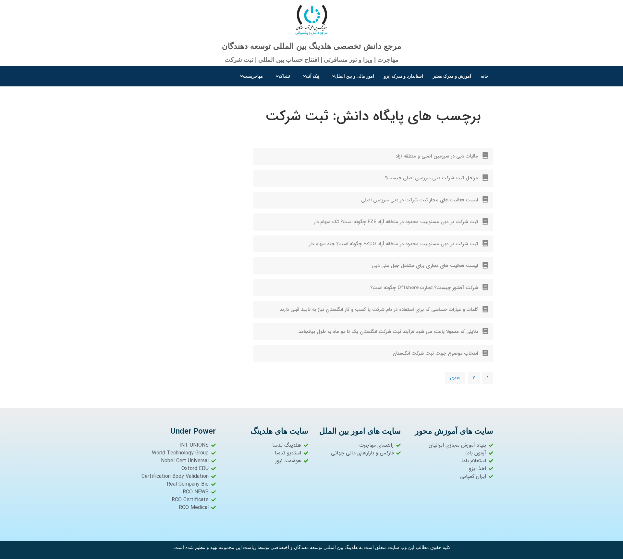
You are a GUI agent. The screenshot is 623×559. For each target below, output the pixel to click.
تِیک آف (312, 76)
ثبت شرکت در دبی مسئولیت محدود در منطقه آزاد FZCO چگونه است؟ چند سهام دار (393, 244)
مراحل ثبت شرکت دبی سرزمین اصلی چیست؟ (431, 178)
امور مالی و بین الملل (354, 76)
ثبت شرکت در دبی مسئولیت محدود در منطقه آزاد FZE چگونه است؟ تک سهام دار (396, 222)
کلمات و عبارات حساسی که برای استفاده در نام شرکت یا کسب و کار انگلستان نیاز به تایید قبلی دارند (379, 309)
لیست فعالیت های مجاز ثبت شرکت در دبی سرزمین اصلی (419, 200)
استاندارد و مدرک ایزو (403, 76)
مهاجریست (253, 76)
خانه (484, 76)
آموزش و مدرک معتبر (452, 76)
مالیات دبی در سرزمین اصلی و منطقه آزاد (437, 156)
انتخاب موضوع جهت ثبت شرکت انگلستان (435, 353)
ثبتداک (284, 76)
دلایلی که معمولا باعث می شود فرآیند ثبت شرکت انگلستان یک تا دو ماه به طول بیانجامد (388, 332)
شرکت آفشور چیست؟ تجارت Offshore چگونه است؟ (424, 288)
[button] (351, 76)
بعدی (455, 378)
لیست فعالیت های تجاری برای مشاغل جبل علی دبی (425, 266)
